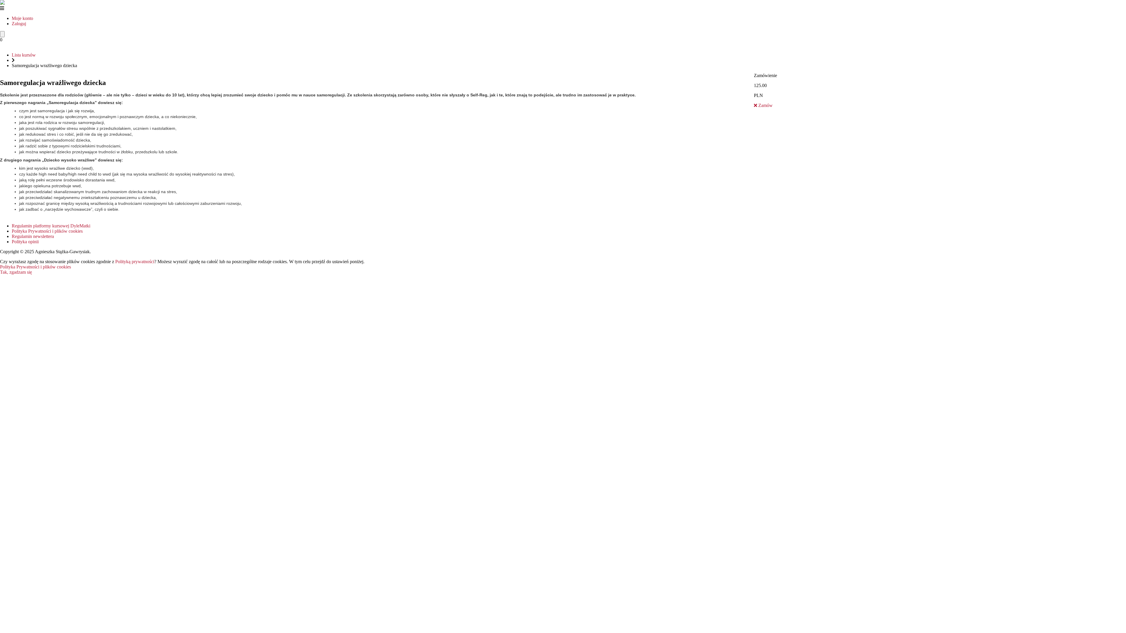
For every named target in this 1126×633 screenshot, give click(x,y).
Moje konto (22, 18)
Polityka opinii (25, 241)
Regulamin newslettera (33, 236)
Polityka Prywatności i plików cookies (47, 231)
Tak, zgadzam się (16, 272)
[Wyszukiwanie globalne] (2, 34)
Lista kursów (24, 54)
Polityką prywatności (134, 261)
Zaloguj (19, 23)
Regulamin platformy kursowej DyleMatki (51, 225)
